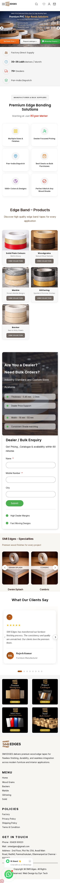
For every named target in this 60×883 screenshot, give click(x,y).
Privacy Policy (9, 819)
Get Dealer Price (10, 41)
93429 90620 (16, 842)
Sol (3, 799)
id (6, 799)
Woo (4, 782)
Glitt (4, 795)
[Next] (55, 567)
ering (8, 795)
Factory (6, 814)
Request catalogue (30, 41)
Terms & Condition (11, 827)
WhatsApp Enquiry (51, 41)
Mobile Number (14, 473)
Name (10, 458)
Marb (4, 790)
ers (8, 786)
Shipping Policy (9, 823)
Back (4, 786)
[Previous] (4, 567)
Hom (4, 777)
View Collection (15, 261)
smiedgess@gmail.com (18, 846)
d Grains (11, 782)
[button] (41, 4)
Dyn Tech (43, 873)
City (8, 487)
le (8, 790)
